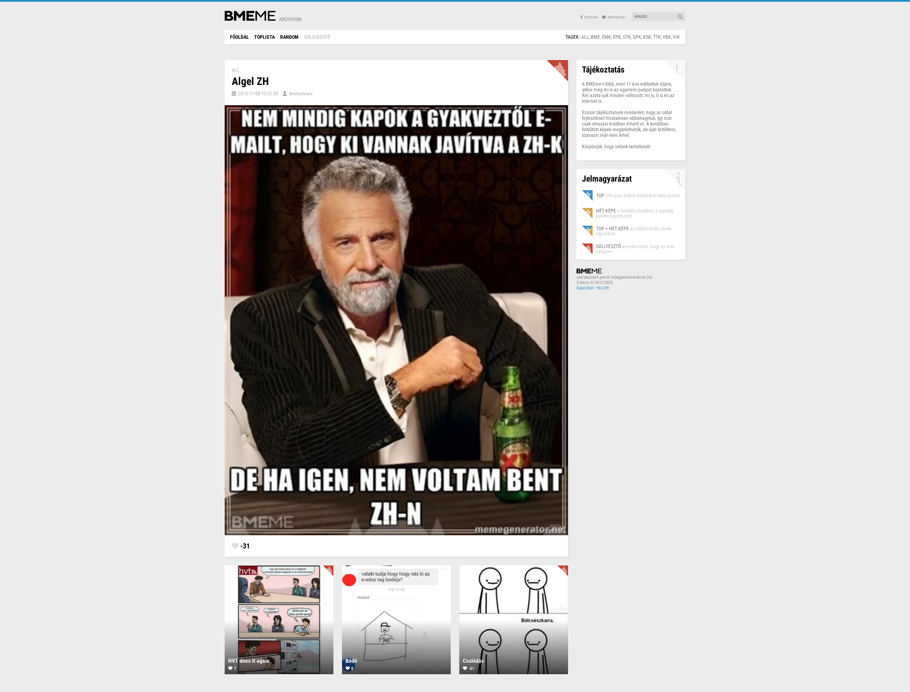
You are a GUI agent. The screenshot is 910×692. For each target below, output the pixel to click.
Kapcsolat (585, 287)
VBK (667, 37)
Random (289, 37)
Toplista (264, 37)
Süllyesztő (317, 37)
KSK (647, 37)
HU (598, 287)
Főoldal (239, 37)
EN (606, 287)
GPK (637, 37)
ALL (585, 37)
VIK (676, 37)
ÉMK (606, 37)
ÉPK (617, 37)
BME (595, 37)
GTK (627, 37)
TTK (657, 37)
